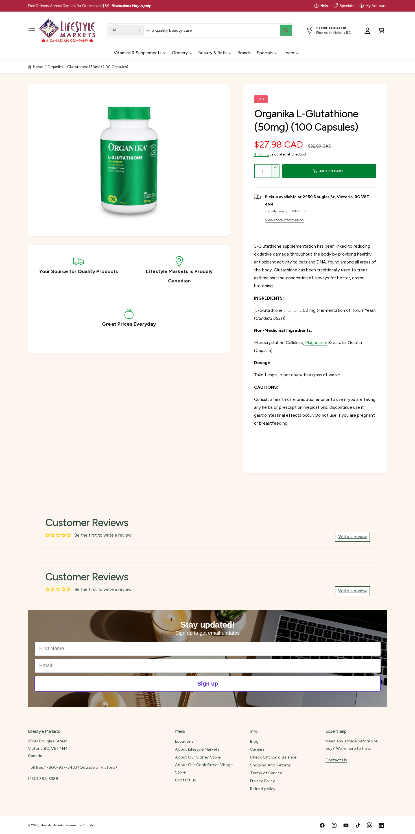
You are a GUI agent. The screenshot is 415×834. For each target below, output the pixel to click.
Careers (257, 749)
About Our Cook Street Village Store (204, 768)
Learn (288, 52)
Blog (254, 741)
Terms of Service (266, 772)
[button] (32, 30)
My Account (376, 5)
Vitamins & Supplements (137, 52)
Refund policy (263, 788)
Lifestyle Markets (52, 825)
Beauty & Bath (212, 52)
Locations (184, 741)
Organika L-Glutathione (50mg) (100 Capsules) (87, 66)
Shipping (261, 154)
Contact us (185, 780)
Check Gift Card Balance (273, 757)
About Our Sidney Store (197, 757)
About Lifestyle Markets (197, 749)
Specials (346, 5)
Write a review (352, 536)
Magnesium (316, 342)
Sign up (207, 683)
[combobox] (219, 30)
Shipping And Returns (270, 765)
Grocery (180, 52)
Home (38, 66)
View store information (284, 220)
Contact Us (336, 759)
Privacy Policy (262, 780)
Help (324, 5)
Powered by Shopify (79, 825)
